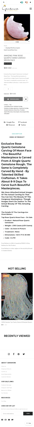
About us (3, 366)
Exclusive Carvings (8, 108)
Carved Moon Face (8, 106)
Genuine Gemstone (9, 110)
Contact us (4, 371)
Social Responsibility (6, 374)
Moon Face (17, 110)
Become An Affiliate (6, 390)
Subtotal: (6, 93)
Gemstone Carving (23, 108)
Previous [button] (3, 297)
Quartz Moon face (8, 111)
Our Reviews (4, 393)
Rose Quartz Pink (24, 111)
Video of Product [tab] (16, 137)
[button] (3, 2)
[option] (17, 27)
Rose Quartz (17, 111)
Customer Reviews (6, 376)
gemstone (16, 108)
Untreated (6, 113)
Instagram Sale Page (6, 387)
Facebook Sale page (6, 385)
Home (5, 45)
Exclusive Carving (18, 106)
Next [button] (31, 297)
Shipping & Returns (6, 369)
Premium (22, 110)
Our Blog (3, 401)
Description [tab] (17, 134)
